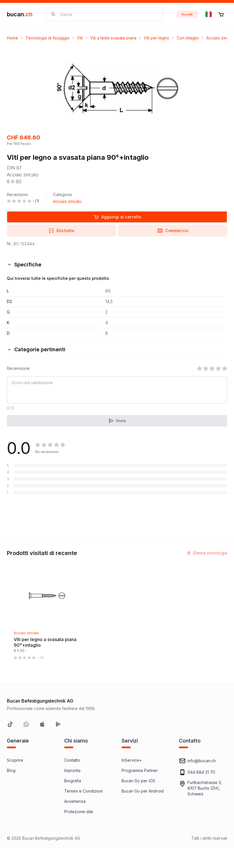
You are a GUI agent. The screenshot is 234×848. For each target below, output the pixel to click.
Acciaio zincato (67, 201)
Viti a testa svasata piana (113, 37)
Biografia (72, 780)
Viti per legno (156, 37)
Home (12, 37)
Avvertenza (75, 801)
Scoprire (15, 760)
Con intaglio (188, 37)
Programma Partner (140, 770)
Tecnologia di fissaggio (47, 37)
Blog (11, 770)
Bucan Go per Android (143, 791)
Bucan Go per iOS (138, 780)
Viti (80, 37)
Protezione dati (78, 811)
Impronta (72, 770)
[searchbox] (108, 14)
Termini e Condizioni (83, 791)
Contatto (72, 760)
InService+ (132, 760)
